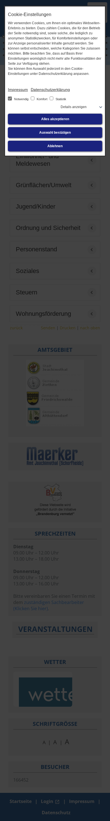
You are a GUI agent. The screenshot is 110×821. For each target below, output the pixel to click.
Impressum (18, 89)
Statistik (60, 99)
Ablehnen (55, 146)
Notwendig (21, 99)
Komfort (42, 99)
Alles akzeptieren (55, 119)
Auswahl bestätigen (55, 133)
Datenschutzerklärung (50, 89)
